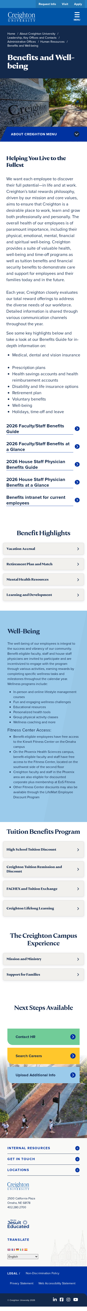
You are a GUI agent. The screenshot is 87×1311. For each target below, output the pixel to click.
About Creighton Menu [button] (34, 134)
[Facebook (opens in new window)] (61, 1300)
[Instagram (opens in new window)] (68, 1300)
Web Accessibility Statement (56, 1283)
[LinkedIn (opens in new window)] (55, 1300)
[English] (9, 1251)
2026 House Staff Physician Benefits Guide (35, 464)
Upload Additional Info (35, 1075)
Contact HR (25, 1037)
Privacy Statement (21, 1283)
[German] (18, 1251)
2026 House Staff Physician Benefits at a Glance (35, 482)
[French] (14, 1251)
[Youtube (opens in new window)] (76, 1300)
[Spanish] (26, 1251)
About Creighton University (37, 34)
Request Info (47, 4)
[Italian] (22, 1251)
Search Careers (29, 1056)
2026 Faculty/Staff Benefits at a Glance (37, 446)
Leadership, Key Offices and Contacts (32, 38)
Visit (65, 4)
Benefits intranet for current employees (35, 500)
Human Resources (52, 42)
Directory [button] (39, 128)
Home (11, 34)
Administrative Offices (21, 42)
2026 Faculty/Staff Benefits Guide (35, 429)
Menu (77, 19)
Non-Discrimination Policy (42, 1273)
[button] (43, 1148)
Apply (78, 4)
